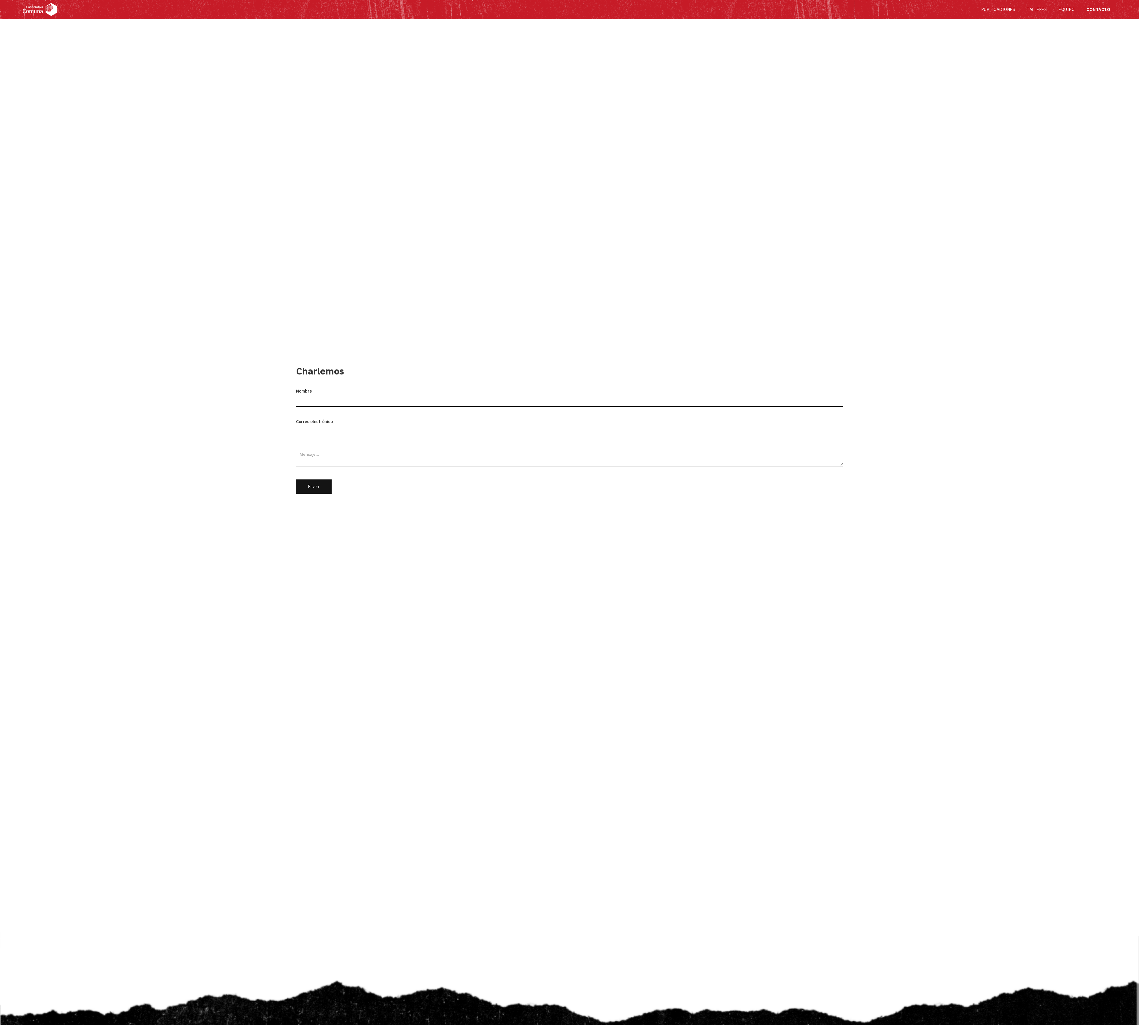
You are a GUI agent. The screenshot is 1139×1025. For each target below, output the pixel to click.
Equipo (1067, 9)
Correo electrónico (314, 421)
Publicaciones (998, 9)
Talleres (1037, 9)
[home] (499, 9)
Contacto (1098, 9)
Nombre (304, 391)
